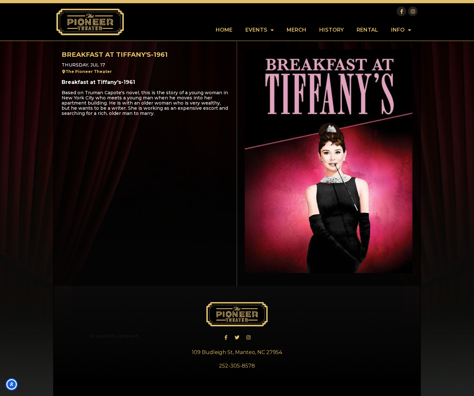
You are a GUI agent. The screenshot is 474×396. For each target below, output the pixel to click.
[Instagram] (413, 11)
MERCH (296, 30)
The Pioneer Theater (88, 71)
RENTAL (367, 30)
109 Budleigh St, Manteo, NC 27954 (237, 352)
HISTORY (331, 30)
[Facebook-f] (401, 11)
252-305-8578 (237, 366)
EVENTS (256, 30)
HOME (224, 30)
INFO (398, 30)
